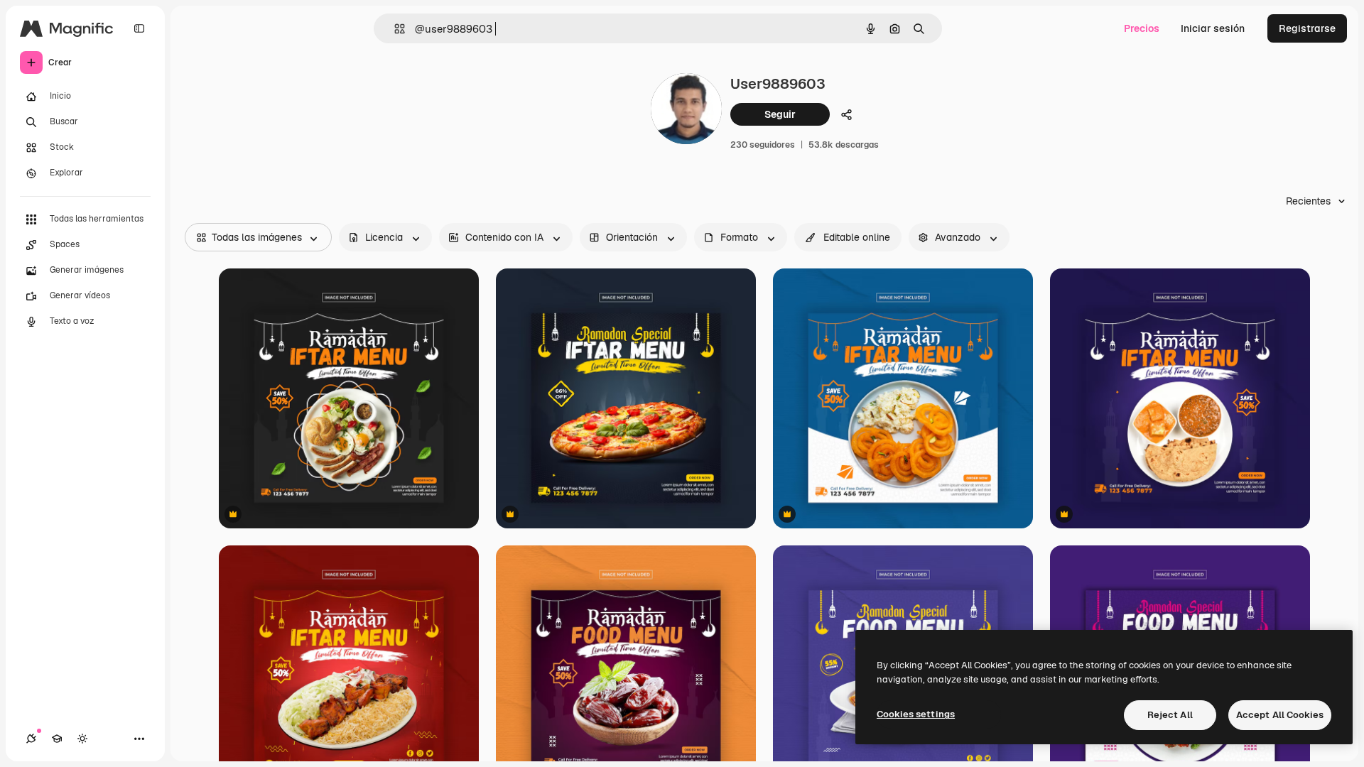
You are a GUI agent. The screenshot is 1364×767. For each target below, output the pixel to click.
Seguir (780, 114)
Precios (1141, 28)
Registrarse (1307, 28)
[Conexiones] (31, 738)
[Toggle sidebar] (139, 28)
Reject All (1170, 715)
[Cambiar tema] (82, 738)
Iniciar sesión (1213, 28)
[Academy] (56, 738)
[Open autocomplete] (393, 28)
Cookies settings (916, 714)
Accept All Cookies (1280, 715)
